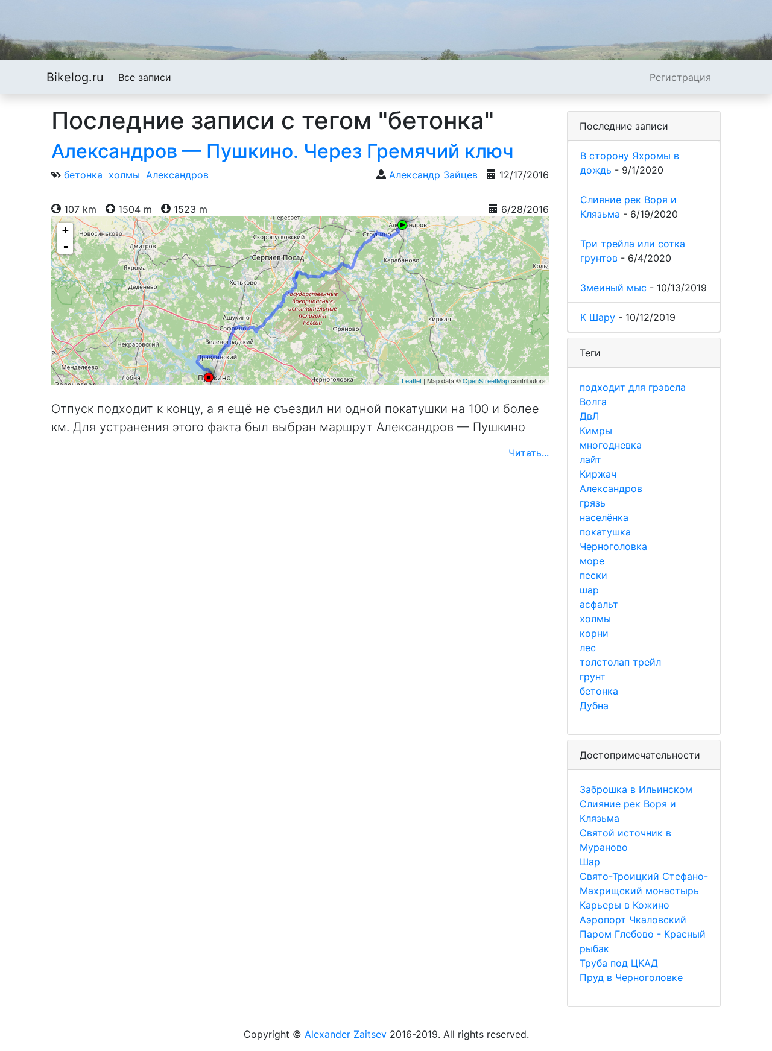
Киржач (598, 474)
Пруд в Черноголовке (631, 977)
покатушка (605, 532)
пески (593, 575)
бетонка (83, 175)
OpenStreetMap (486, 380)
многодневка (611, 445)
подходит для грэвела (633, 387)
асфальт (599, 604)
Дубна (594, 705)
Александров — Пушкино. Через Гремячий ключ (282, 151)
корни (594, 633)
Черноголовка (613, 546)
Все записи (144, 77)
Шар (590, 862)
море (592, 561)
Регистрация (680, 77)
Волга (593, 402)
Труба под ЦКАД (619, 963)
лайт (590, 459)
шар (589, 590)
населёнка (604, 517)
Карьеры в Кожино (624, 905)
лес (588, 648)
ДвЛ (589, 416)
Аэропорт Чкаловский (633, 920)
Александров (177, 175)
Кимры (596, 431)
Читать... (528, 453)
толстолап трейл (620, 662)
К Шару (597, 317)
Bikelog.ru (75, 77)
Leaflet (412, 380)
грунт (593, 677)
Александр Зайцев (433, 175)
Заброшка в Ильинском (636, 789)
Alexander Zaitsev (346, 1034)
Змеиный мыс (613, 288)
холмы (124, 175)
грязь (593, 503)
